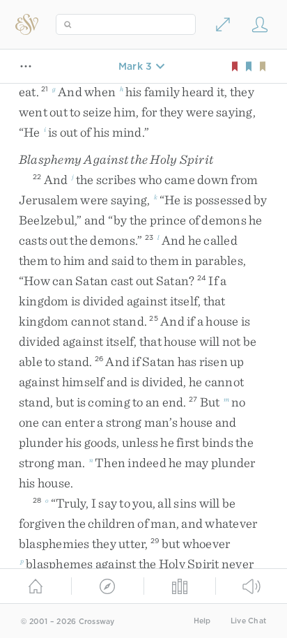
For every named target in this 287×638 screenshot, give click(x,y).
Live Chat (248, 620)
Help (202, 620)
